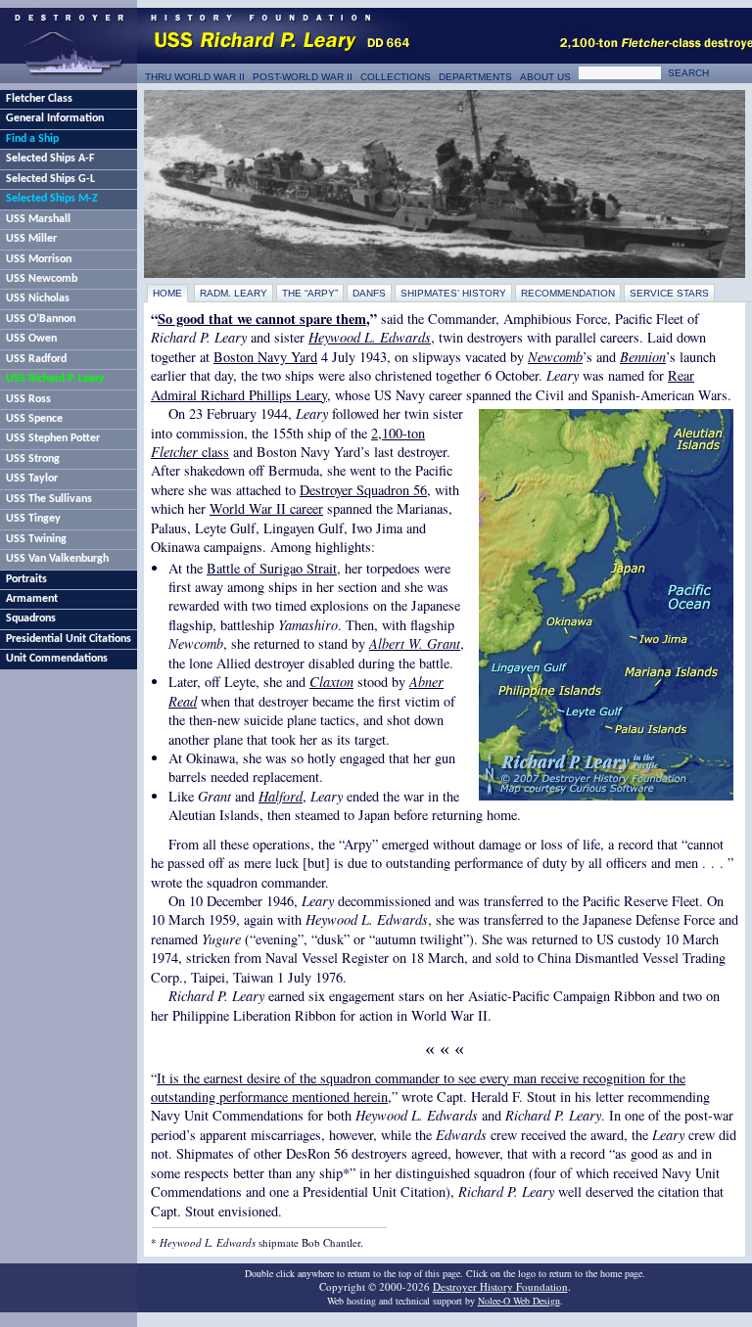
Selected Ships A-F (50, 158)
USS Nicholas (38, 298)
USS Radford (36, 359)
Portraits (26, 579)
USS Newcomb (41, 279)
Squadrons (31, 618)
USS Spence (34, 419)
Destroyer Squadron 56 (363, 489)
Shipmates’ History (453, 293)
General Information (55, 118)
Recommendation (568, 293)
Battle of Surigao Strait (272, 568)
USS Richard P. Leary (55, 379)
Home (167, 293)
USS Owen (31, 338)
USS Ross (28, 399)
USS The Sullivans (49, 499)
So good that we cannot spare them (262, 318)
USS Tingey (33, 519)
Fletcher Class (39, 99)
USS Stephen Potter (53, 438)
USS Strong (33, 459)
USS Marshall (38, 219)
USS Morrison (38, 259)
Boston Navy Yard (265, 356)
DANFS (369, 293)
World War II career (266, 508)
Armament (32, 599)
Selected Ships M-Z (52, 199)
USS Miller (31, 239)
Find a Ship (32, 139)
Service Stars (669, 293)
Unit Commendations (57, 658)
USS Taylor (32, 478)
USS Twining (36, 539)
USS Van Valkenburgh (57, 559)
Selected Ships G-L (50, 179)
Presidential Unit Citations (68, 639)
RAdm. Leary (233, 293)
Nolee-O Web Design (519, 1300)
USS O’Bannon (40, 319)
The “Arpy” (310, 293)
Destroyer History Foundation (500, 1286)
